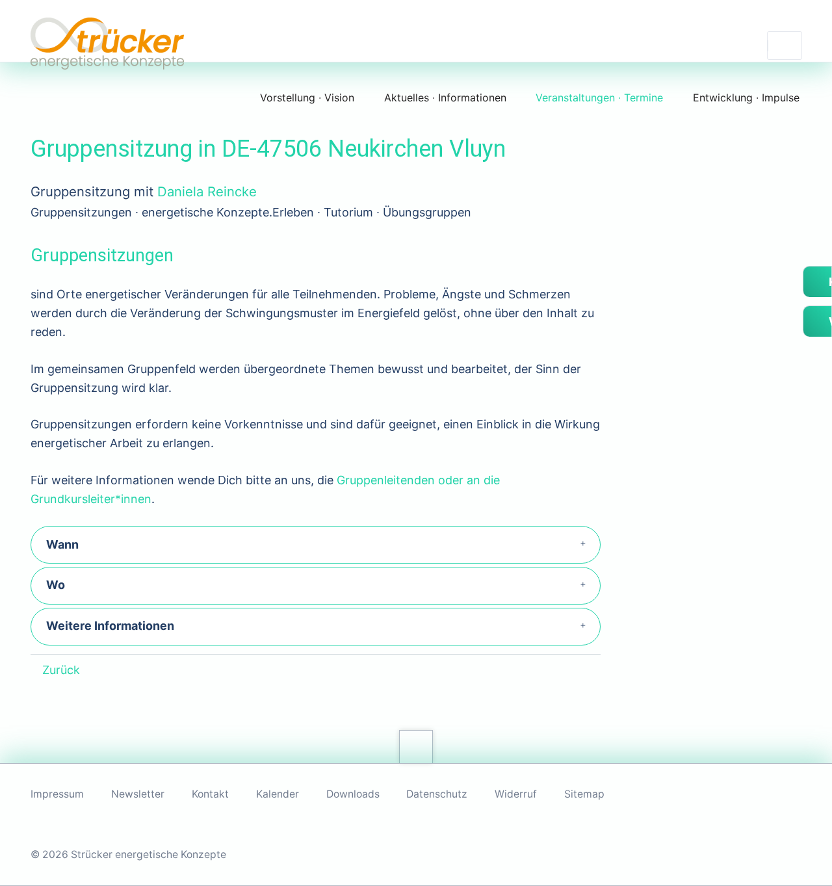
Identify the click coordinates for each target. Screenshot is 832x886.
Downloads (353, 794)
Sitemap (584, 794)
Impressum (57, 794)
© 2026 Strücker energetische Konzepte (128, 854)
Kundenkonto (829, 282)
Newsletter (137, 794)
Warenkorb (829, 321)
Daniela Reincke (207, 191)
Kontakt (210, 794)
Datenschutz (436, 794)
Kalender (277, 794)
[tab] (316, 545)
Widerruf (516, 794)
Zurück (60, 670)
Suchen (785, 46)
